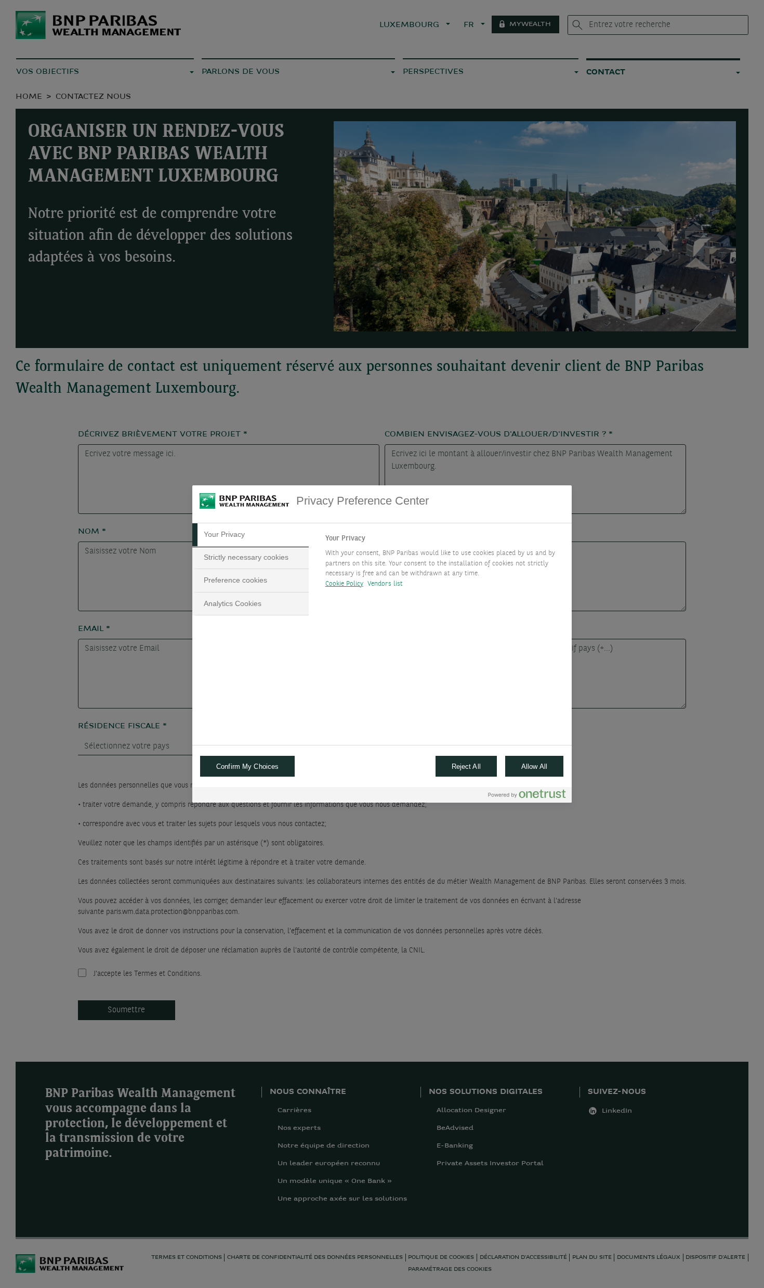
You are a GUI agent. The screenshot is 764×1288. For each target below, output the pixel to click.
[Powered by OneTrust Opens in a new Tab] (527, 796)
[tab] (250, 534)
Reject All (466, 766)
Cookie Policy (344, 584)
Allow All (534, 766)
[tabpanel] (444, 564)
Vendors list (385, 584)
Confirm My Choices (247, 766)
